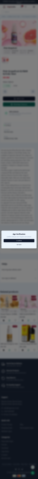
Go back (19, 244)
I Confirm (19, 240)
